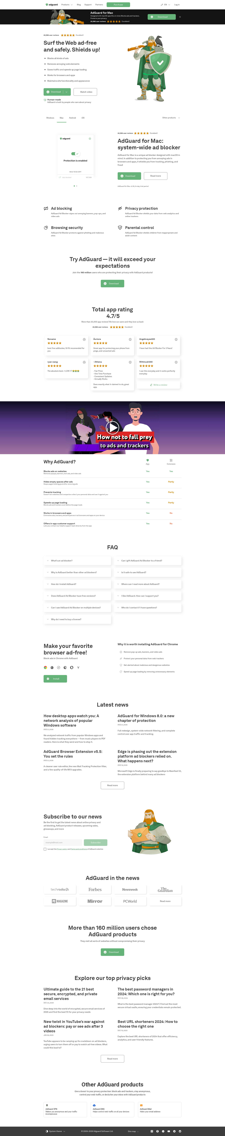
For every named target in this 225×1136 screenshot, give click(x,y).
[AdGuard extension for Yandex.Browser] (78, 667)
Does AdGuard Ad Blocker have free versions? (73, 596)
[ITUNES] (130, 339)
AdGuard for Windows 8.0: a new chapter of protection (146, 718)
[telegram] (174, 1131)
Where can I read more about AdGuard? (140, 584)
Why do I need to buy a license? (66, 619)
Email (46, 837)
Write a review (160, 385)
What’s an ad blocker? (61, 560)
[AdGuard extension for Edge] (65, 667)
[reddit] (180, 1131)
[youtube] (168, 1131)
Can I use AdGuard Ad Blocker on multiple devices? (76, 607)
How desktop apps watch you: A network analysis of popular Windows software (71, 721)
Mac (62, 118)
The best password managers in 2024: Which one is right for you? (146, 991)
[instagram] (151, 1131)
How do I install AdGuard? (63, 584)
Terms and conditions (79, 849)
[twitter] (163, 1131)
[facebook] (157, 1131)
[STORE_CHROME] (84, 339)
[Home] (51, 4)
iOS (83, 118)
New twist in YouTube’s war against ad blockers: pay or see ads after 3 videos (74, 1026)
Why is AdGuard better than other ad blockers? (74, 572)
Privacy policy (62, 849)
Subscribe (96, 842)
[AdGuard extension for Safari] (58, 667)
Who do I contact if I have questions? (139, 607)
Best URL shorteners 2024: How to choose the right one (148, 1024)
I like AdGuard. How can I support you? (140, 596)
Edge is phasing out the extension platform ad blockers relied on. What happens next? (147, 756)
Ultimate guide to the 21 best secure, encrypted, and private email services (70, 994)
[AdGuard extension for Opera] (72, 667)
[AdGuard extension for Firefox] (52, 667)
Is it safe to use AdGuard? (133, 572)
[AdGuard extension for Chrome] (45, 667)
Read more (155, 176)
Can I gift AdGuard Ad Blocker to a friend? (141, 560)
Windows (50, 118)
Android (72, 118)
